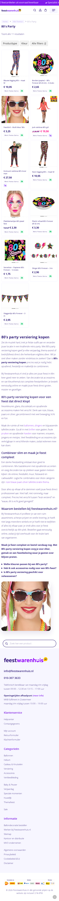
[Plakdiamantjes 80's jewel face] (15, 204)
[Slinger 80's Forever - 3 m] (43, 250)
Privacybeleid (10, 854)
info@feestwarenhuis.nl (18, 671)
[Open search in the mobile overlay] (29, 643)
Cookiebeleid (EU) (12, 858)
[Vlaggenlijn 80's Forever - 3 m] (15, 296)
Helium (7, 760)
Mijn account (10, 730)
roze (8, 482)
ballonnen (29, 425)
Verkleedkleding (11, 777)
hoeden (27, 433)
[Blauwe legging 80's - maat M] (15, 63)
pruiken (5, 433)
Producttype (10, 43)
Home (5, 21)
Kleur (24, 43)
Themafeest (9, 802)
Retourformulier (11, 735)
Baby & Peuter (10, 784)
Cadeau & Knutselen (13, 764)
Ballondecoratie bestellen (15, 825)
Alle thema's (18, 21)
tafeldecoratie (35, 482)
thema (46, 482)
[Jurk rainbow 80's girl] (43, 109)
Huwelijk (7, 797)
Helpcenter (9, 719)
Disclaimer (8, 863)
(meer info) (38, 695)
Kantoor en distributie (14, 838)
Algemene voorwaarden (15, 850)
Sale (6, 809)
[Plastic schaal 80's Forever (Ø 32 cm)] (43, 204)
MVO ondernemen (12, 842)
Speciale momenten (13, 793)
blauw (13, 482)
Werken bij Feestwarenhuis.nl (17, 829)
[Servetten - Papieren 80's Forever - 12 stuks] (15, 250)
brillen (32, 429)
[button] (54, 10)
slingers (38, 425)
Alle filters (37, 43)
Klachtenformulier (12, 739)
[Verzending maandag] (50, 135)
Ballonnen (8, 755)
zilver (25, 482)
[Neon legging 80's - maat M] (43, 154)
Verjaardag (9, 789)
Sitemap (7, 834)
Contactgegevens (12, 723)
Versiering (8, 768)
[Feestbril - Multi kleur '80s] (15, 109)
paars (19, 482)
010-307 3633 (12, 678)
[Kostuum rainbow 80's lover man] (15, 154)
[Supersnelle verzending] (21, 91)
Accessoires (9, 773)
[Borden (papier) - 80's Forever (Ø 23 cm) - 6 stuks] (43, 63)
